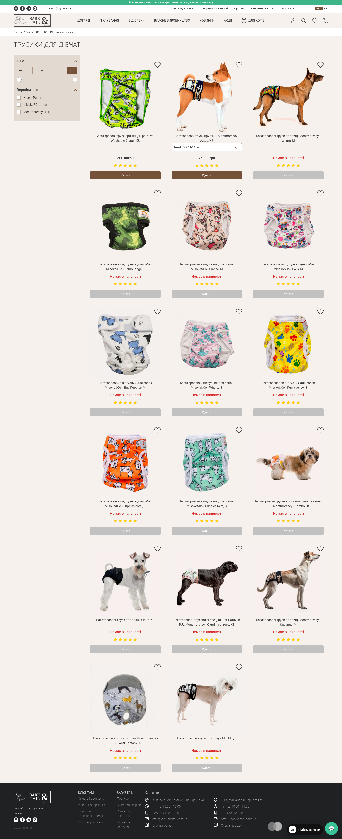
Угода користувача (91, 822)
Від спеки (136, 20)
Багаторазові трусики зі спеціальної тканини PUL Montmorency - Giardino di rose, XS (206, 622)
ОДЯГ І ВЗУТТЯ (44, 32)
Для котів (256, 20)
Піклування (109, 20)
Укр (319, 8)
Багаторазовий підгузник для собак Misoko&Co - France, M (207, 266)
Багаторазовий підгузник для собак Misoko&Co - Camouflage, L (125, 266)
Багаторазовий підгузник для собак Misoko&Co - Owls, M (288, 266)
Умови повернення (92, 805)
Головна (18, 32)
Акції (228, 20)
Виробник (27, 90)
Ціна (20, 61)
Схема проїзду (162, 825)
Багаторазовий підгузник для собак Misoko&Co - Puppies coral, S (125, 503)
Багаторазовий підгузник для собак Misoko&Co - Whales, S (207, 385)
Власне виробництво (172, 20)
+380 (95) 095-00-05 (61, 8)
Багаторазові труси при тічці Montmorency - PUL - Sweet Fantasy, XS (125, 740)
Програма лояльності (214, 8)
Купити (125, 175)
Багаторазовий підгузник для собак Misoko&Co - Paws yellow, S (288, 385)
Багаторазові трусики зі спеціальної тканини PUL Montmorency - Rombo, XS (288, 503)
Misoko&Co (35, 105)
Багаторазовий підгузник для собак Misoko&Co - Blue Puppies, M (125, 385)
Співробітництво (129, 805)
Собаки (30, 32)
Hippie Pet (33, 98)
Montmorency (36, 112)
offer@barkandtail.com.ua (169, 819)
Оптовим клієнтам (263, 8)
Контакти (288, 8)
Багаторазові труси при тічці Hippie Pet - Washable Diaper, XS (125, 138)
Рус (326, 8)
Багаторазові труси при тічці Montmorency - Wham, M (288, 138)
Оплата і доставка (181, 8)
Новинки (207, 20)
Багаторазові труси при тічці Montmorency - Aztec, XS (207, 138)
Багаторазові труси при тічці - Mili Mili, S (207, 738)
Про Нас (239, 8)
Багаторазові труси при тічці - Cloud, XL (125, 620)
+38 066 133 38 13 (234, 813)
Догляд (83, 20)
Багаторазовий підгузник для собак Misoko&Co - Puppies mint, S (207, 503)
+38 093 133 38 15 (165, 813)
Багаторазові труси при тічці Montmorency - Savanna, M (288, 622)
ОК (72, 70)
